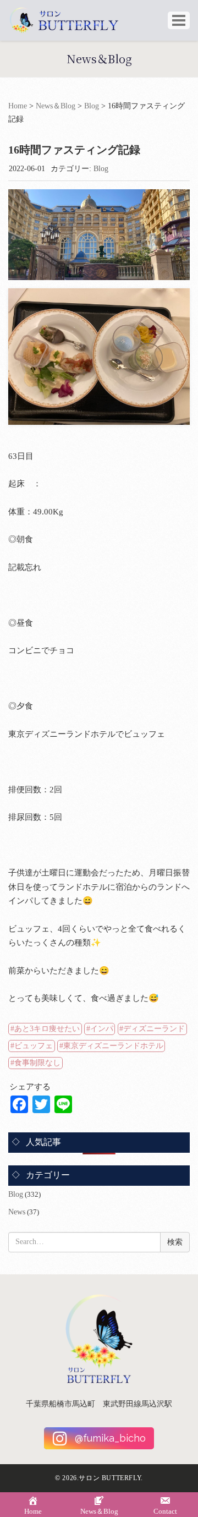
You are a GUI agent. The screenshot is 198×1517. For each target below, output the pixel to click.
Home (17, 106)
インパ (101, 1029)
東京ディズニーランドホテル (113, 1046)
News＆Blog (55, 106)
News (16, 1212)
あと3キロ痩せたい (47, 1029)
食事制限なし (37, 1063)
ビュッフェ (33, 1046)
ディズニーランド (154, 1029)
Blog (91, 106)
